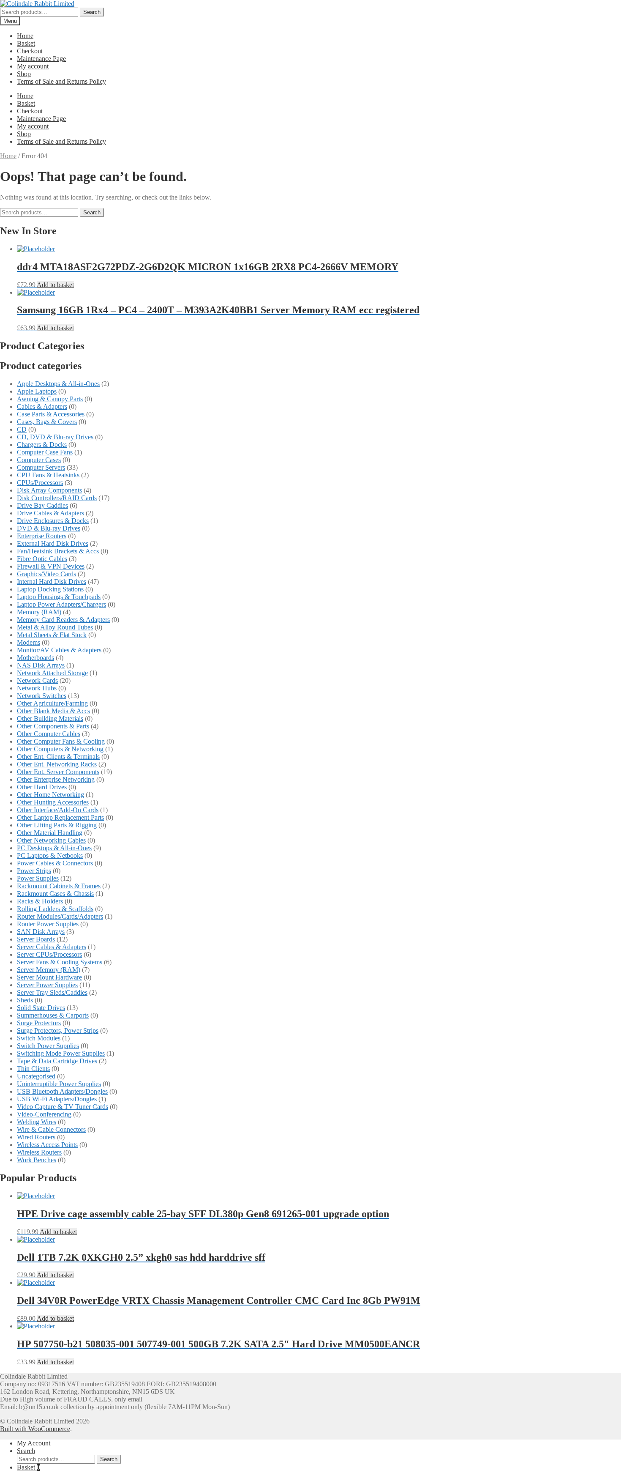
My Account (33, 1443)
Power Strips (34, 870)
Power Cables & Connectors (55, 863)
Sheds (25, 1000)
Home (25, 35)
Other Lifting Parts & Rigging (57, 825)
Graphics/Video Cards (46, 574)
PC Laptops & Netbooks (50, 855)
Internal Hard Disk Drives (51, 581)
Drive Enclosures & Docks (53, 520)
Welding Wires (36, 1121)
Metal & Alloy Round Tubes (55, 627)
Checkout (30, 51)
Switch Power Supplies (48, 1045)
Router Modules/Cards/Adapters (60, 916)
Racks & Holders (40, 901)
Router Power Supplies (48, 924)
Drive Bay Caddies (42, 505)
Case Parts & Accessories (50, 414)
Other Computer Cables (48, 733)
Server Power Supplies (47, 984)
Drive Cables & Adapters (50, 513)
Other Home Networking (50, 794)
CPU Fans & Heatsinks (48, 475)
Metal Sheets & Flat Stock (52, 634)
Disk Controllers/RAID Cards (57, 497)
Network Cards (37, 680)
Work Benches (36, 1159)
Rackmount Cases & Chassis (55, 893)
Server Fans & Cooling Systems (59, 962)
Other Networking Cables (51, 840)
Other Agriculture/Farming (52, 703)
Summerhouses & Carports (53, 1015)
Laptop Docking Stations (50, 589)
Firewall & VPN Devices (50, 566)
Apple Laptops (37, 391)
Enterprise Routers (41, 535)
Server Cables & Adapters (51, 946)
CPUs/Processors (40, 482)
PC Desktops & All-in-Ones (54, 847)
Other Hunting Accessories (53, 802)
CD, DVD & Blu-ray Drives (55, 437)
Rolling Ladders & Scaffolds (55, 908)
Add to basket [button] (55, 284)
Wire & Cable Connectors (51, 1129)
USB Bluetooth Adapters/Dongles (62, 1091)
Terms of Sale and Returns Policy (61, 81)
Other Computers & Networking (60, 749)
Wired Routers (36, 1137)
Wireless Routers (39, 1152)
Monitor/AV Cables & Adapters (59, 650)
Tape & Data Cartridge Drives (57, 1061)
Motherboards (35, 657)
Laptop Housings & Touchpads (59, 596)
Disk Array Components (49, 490)
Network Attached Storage (52, 672)
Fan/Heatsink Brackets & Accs (58, 551)
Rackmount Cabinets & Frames (59, 886)
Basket (26, 43)
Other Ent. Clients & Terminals (58, 756)
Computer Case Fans (45, 452)
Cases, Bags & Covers (47, 421)
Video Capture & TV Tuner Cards (62, 1106)
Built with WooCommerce (35, 1428)
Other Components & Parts (53, 726)
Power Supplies (38, 878)
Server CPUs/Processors (49, 954)
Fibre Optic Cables (42, 558)
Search (92, 12)
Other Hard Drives (42, 787)
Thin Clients (33, 1068)
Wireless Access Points (47, 1144)
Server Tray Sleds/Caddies (52, 992)
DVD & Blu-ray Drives (48, 528)
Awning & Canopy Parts (50, 398)
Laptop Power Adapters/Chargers (61, 604)
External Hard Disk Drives (52, 543)
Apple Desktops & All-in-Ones (58, 383)
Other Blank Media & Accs (53, 710)
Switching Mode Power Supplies (61, 1053)
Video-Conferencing (44, 1114)
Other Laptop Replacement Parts (60, 817)
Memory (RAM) (39, 612)
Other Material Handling (49, 832)
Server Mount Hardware (49, 977)
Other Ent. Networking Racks (57, 764)
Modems (28, 642)
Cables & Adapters (42, 406)
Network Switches (41, 695)
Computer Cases (39, 459)
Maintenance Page (41, 58)
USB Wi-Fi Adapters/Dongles (57, 1099)
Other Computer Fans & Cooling (61, 741)
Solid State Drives (41, 1007)
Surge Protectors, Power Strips (57, 1030)
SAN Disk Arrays (41, 931)
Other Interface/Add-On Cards (57, 809)
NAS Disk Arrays (41, 665)
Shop (24, 73)
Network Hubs (37, 688)
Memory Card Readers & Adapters (63, 619)
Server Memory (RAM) (48, 969)
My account (33, 66)
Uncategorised (36, 1076)
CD (22, 429)
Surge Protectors (39, 1022)
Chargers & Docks (42, 444)
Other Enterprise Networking (56, 779)
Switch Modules (38, 1038)
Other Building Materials (50, 718)
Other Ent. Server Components (58, 771)
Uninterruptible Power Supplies (59, 1083)
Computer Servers (41, 467)
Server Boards (36, 939)
